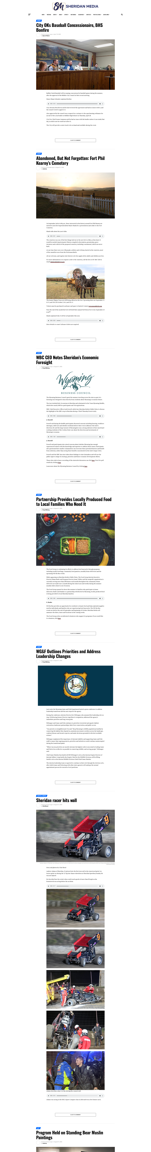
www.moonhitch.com (95, 306)
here (93, 460)
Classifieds (81, 14)
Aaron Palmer (46, 35)
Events (54, 14)
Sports (66, 14)
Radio (60, 14)
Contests (88, 14)
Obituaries (73, 14)
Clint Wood (45, 806)
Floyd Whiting (46, 368)
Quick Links (106, 14)
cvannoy (44, 169)
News (43, 14)
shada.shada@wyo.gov (57, 262)
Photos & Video (97, 14)
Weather (49, 14)
